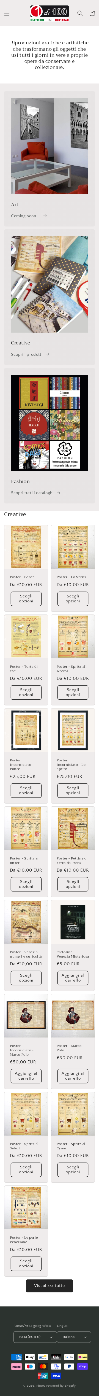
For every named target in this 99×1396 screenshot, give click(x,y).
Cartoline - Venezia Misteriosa (73, 954)
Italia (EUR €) (30, 1337)
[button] (7, 13)
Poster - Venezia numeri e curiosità (26, 954)
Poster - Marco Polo (69, 1048)
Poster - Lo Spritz (72, 577)
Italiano (69, 1337)
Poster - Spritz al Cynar (71, 1146)
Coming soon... (25, 216)
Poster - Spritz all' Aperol (72, 669)
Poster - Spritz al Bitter (24, 860)
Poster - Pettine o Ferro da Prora (72, 860)
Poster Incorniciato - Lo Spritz (71, 764)
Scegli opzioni (26, 598)
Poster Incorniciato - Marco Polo (22, 1050)
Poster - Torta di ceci (24, 669)
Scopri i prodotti (26, 354)
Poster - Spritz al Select (24, 1146)
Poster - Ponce (22, 577)
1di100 (40, 1385)
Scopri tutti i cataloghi (32, 493)
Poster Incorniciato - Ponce (22, 764)
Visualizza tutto (49, 1285)
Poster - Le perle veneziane (24, 1240)
